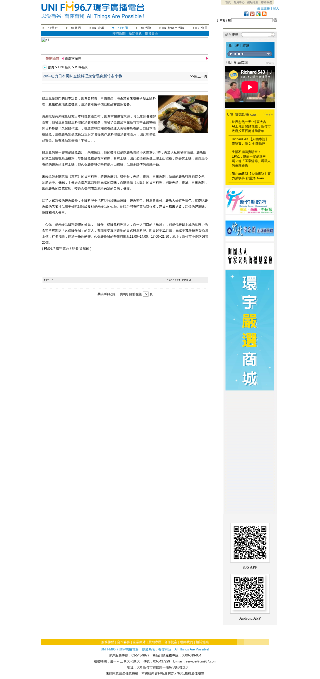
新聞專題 (135, 33)
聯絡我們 (186, 642)
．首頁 (226, 2)
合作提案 (170, 642)
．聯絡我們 (265, 2)
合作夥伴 (123, 642)
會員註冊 (263, 8)
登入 (276, 8)
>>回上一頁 (198, 76)
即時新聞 (119, 33)
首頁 (51, 67)
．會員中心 (237, 2)
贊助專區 (155, 642)
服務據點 (107, 642)
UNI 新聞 (64, 67)
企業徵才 (139, 642)
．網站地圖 (251, 2)
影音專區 (151, 33)
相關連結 (202, 642)
